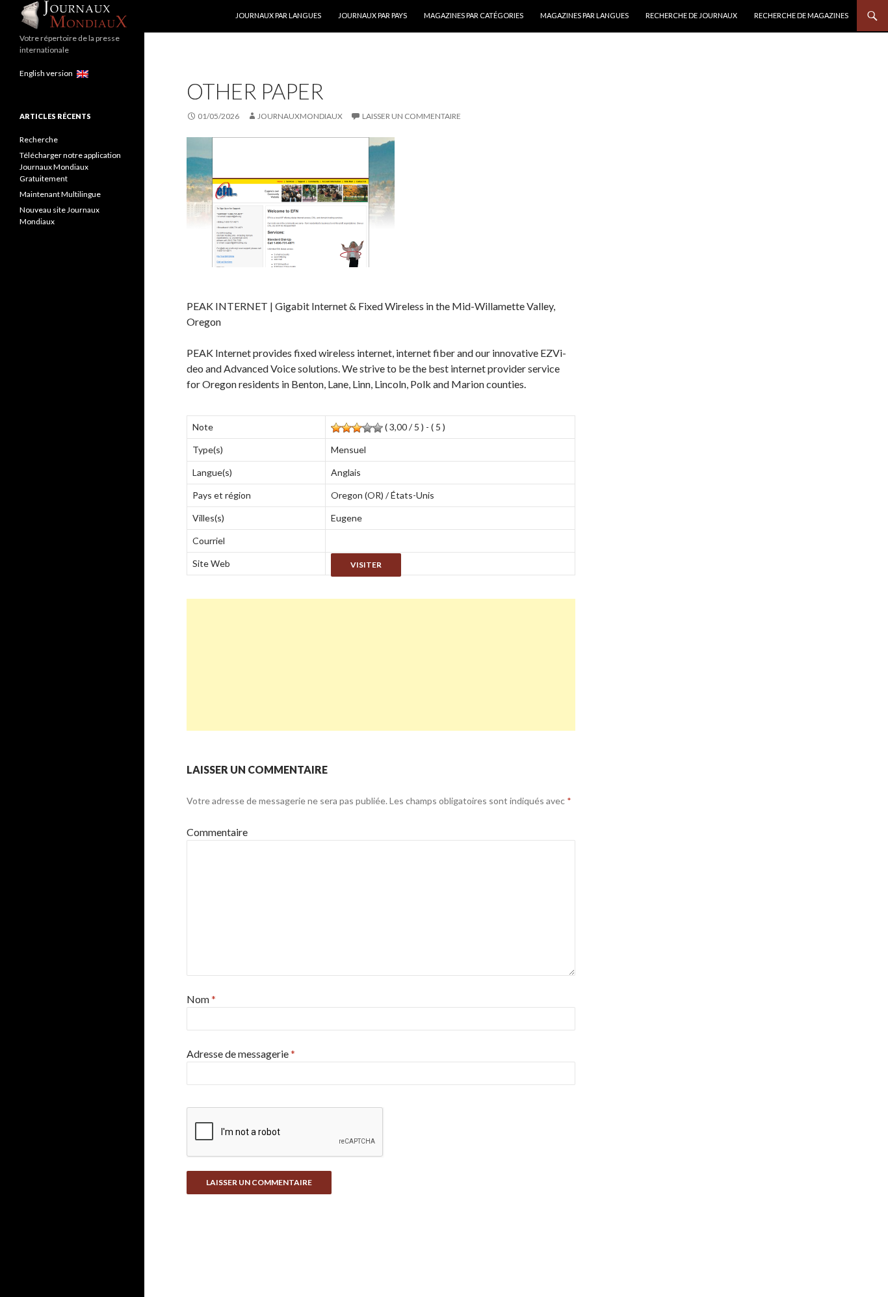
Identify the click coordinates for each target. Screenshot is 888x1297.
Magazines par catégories (473, 15)
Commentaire (217, 832)
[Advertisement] (381, 665)
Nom (201, 999)
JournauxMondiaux (300, 116)
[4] (367, 428)
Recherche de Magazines (801, 15)
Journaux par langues (278, 15)
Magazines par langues (584, 15)
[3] (357, 428)
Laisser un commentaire (411, 116)
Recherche (39, 139)
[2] (346, 428)
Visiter (366, 565)
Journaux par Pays (372, 15)
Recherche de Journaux (691, 15)
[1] (336, 428)
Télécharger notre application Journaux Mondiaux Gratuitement (70, 166)
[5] (377, 428)
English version (48, 73)
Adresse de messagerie (241, 1053)
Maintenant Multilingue (60, 194)
